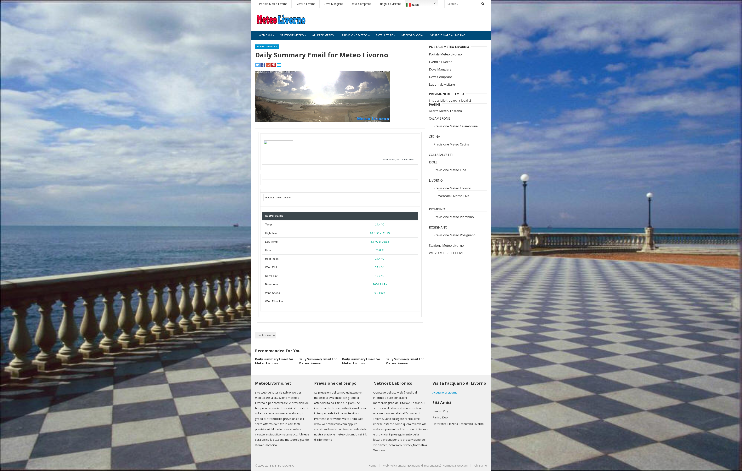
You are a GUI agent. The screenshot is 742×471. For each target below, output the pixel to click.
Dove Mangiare (333, 4)
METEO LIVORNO (283, 465)
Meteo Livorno (267, 335)
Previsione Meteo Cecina (451, 144)
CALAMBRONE (439, 118)
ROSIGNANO (438, 227)
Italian (415, 4)
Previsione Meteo (354, 35)
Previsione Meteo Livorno (452, 188)
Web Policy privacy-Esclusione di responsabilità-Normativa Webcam (425, 465)
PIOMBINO (437, 209)
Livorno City (440, 411)
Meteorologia (412, 35)
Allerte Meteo (323, 35)
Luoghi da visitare (390, 4)
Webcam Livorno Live (453, 196)
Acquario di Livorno (445, 392)
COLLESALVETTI (441, 155)
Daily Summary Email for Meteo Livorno (274, 361)
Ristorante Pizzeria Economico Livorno (458, 424)
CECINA (434, 136)
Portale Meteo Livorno (273, 4)
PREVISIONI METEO (267, 46)
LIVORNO (436, 180)
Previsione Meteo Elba (450, 170)
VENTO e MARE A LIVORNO (448, 35)
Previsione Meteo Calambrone (456, 126)
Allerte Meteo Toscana (445, 111)
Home (372, 465)
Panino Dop (440, 417)
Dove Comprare (361, 4)
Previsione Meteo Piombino (454, 217)
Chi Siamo (480, 465)
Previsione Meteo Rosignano (455, 235)
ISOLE (433, 162)
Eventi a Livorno (305, 4)
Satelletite (384, 35)
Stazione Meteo (292, 35)
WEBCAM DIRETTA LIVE (446, 253)
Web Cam (265, 35)
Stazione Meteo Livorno (446, 245)
